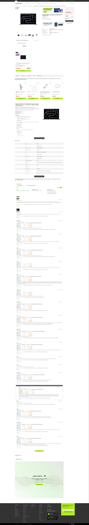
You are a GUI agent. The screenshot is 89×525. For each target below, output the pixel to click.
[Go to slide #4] (29, 35)
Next (63, 80)
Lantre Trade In (39, 75)
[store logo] (19, 3)
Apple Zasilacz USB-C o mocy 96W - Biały (33, 92)
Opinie (34, 75)
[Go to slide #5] (33, 35)
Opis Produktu (23, 75)
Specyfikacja (29, 75)
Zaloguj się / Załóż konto (33, 506)
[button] (71, 3)
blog (20, 1)
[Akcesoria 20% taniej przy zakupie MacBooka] (53, 24)
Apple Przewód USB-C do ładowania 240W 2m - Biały (56, 92)
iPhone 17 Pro (40, 506)
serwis (18, 1)
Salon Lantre (16, 508)
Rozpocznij (39, 484)
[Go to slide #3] (25, 35)
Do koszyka (22, 70)
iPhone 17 (40, 508)
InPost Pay (24, 508)
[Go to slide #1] (18, 35)
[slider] (24, 237)
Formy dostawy (24, 506)
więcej (72, 16)
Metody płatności (25, 507)
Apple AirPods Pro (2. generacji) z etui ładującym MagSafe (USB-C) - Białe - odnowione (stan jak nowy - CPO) (45, 92)
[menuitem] (26, 3)
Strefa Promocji (24, 522)
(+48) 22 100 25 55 (49, 506)
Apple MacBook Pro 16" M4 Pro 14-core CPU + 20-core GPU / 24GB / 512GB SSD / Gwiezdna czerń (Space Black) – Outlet (23, 64)
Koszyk (32, 507)
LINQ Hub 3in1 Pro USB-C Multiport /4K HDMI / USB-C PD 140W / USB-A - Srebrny (20, 92)
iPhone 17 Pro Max (41, 507)
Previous (61, 80)
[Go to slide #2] (22, 35)
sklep (16, 1)
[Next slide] (39, 20)
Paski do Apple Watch (41, 520)
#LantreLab (24, 520)
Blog (15, 507)
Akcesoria (17, 75)
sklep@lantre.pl (49, 509)
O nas (15, 506)
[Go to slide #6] (36, 35)
